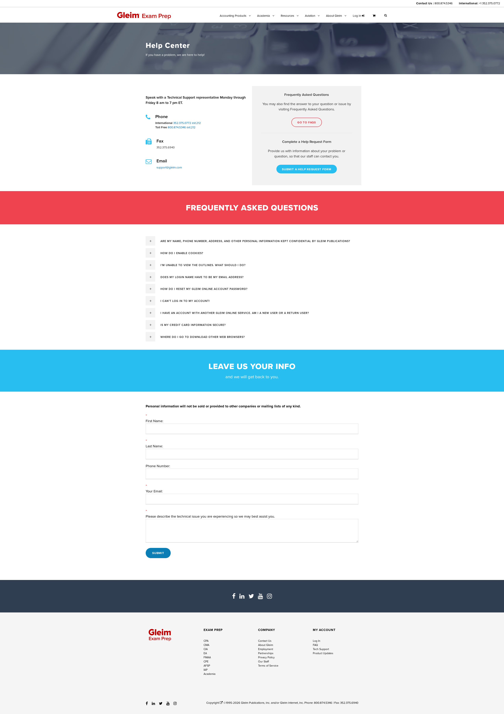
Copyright (213, 703)
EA (205, 653)
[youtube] (260, 596)
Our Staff (263, 661)
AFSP (207, 666)
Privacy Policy (266, 657)
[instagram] (269, 596)
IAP (206, 670)
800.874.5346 (444, 3)
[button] (385, 15)
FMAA (207, 657)
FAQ (315, 645)
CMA (206, 645)
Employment (265, 649)
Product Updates (323, 653)
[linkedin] (242, 596)
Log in (357, 16)
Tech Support (321, 649)
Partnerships (265, 653)
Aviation (310, 16)
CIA (206, 649)
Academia (263, 16)
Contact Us (264, 641)
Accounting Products (233, 16)
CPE (206, 661)
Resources (287, 16)
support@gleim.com (169, 167)
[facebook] (233, 596)
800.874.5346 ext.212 (181, 127)
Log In (316, 641)
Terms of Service (268, 666)
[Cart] (375, 17)
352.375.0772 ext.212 (186, 123)
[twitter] (251, 596)
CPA (206, 641)
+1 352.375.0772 (489, 3)
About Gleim (334, 16)
